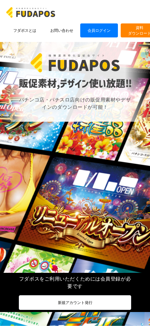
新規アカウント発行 (75, 302)
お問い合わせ (61, 30)
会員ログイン (99, 30)
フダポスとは (24, 30)
